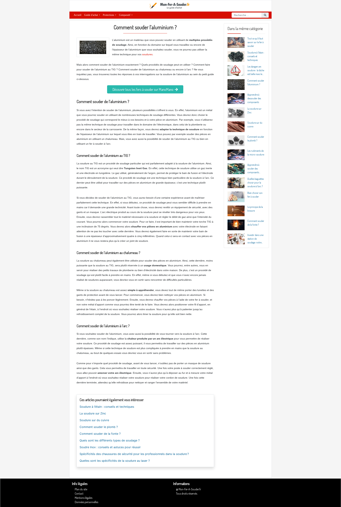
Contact (79, 493)
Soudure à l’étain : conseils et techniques (107, 406)
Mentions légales (83, 498)
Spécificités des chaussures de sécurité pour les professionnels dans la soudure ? (134, 454)
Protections (109, 15)
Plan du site (81, 489)
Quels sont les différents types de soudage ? (110, 440)
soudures (147, 54)
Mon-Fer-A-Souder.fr (190, 489)
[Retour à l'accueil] (170, 5)
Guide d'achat (91, 15)
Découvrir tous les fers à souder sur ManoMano (143, 89)
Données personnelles (86, 502)
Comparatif (125, 15)
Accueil (77, 15)
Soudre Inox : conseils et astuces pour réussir (110, 447)
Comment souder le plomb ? (99, 427)
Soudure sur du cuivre (94, 420)
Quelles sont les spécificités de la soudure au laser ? (115, 460)
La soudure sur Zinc (93, 413)
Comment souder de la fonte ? (100, 433)
